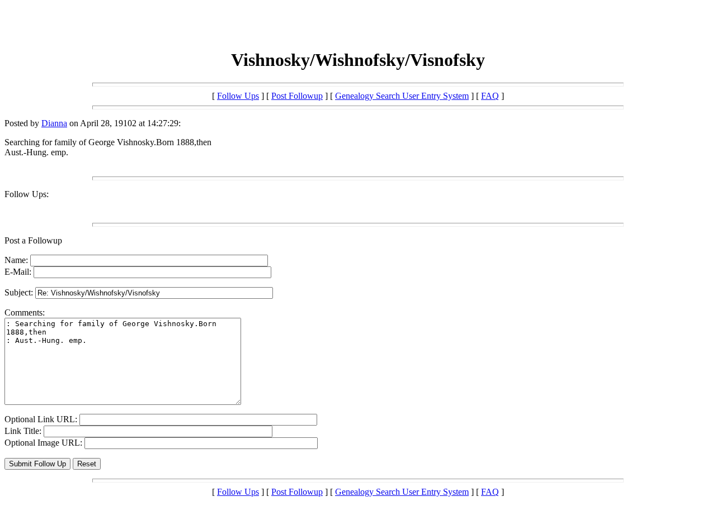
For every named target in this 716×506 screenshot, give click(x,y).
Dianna (54, 123)
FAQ (490, 96)
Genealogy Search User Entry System (402, 96)
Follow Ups (238, 96)
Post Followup (297, 96)
